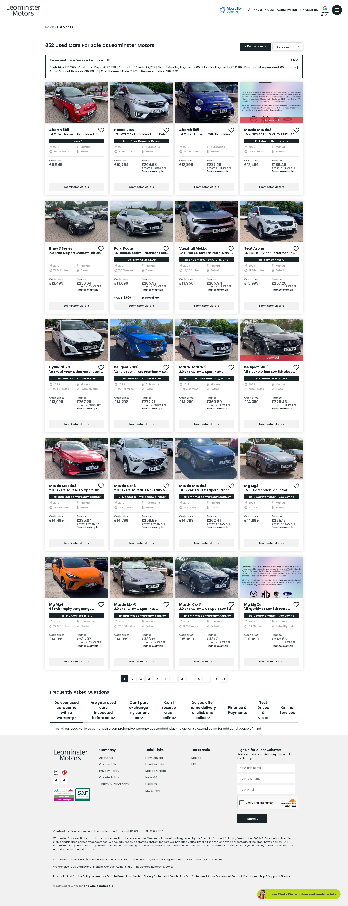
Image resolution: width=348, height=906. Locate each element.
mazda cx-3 (125, 485)
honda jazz (124, 129)
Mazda (196, 758)
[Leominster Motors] (23, 10)
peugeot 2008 (126, 367)
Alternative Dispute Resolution (112, 876)
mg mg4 (56, 604)
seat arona (254, 248)
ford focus (124, 248)
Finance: (147, 160)
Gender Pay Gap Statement (188, 876)
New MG (151, 777)
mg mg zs (252, 604)
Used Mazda (154, 764)
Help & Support (269, 876)
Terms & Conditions (114, 784)
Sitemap (286, 876)
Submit (252, 819)
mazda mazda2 (257, 129)
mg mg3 (251, 485)
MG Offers (153, 791)
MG (193, 764)
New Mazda (154, 758)
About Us (106, 758)
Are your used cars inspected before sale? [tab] (103, 710)
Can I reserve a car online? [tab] (169, 710)
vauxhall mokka (193, 248)
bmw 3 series (60, 248)
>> (223, 679)
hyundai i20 (59, 367)
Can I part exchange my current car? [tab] (138, 710)
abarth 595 (59, 129)
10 (198, 679)
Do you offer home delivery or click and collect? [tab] (203, 710)
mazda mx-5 (125, 604)
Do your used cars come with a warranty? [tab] (66, 710)
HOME (49, 27)
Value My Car (287, 10)
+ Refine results (255, 46)
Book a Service (263, 10)
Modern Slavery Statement (150, 876)
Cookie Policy (109, 777)
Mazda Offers (155, 771)
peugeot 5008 (256, 367)
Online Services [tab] (287, 710)
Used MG (152, 784)
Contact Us (309, 10)
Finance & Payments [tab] (237, 710)
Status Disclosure (218, 876)
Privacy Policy (109, 771)
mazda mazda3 (192, 367)
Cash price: (56, 160)
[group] (76, 102)
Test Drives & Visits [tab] (263, 710)
